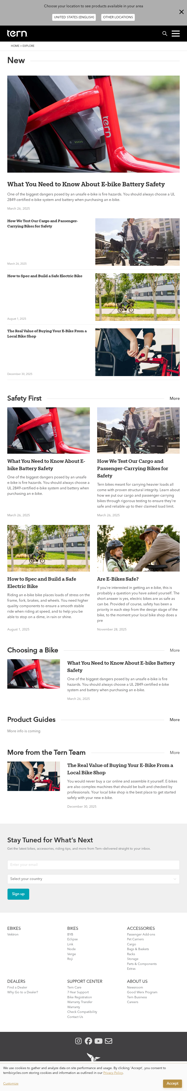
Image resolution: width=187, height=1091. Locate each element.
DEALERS (16, 982)
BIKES (72, 929)
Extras (131, 968)
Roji (70, 959)
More (175, 399)
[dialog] (93, 1077)
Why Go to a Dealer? (22, 992)
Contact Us (75, 1017)
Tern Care (74, 987)
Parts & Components (142, 964)
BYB (70, 934)
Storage (132, 959)
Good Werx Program (142, 992)
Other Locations (118, 17)
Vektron (12, 934)
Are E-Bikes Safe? (118, 579)
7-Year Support (78, 992)
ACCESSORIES (141, 929)
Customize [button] (10, 1083)
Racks (131, 954)
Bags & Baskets (138, 949)
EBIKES (14, 929)
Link (70, 944)
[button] (176, 34)
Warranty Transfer (79, 1002)
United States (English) (74, 17)
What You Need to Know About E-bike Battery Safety (86, 184)
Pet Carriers (135, 939)
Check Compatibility (82, 1012)
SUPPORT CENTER (84, 982)
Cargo (131, 944)
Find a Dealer (17, 987)
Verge (71, 954)
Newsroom (135, 987)
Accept (172, 1084)
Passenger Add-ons (141, 934)
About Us (137, 982)
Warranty (73, 1007)
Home (15, 46)
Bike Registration (79, 997)
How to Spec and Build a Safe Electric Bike (44, 276)
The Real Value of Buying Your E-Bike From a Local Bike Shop (47, 333)
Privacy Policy (113, 1073)
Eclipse (72, 939)
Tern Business (137, 997)
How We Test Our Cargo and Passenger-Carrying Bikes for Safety (42, 223)
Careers (132, 1002)
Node (71, 949)
